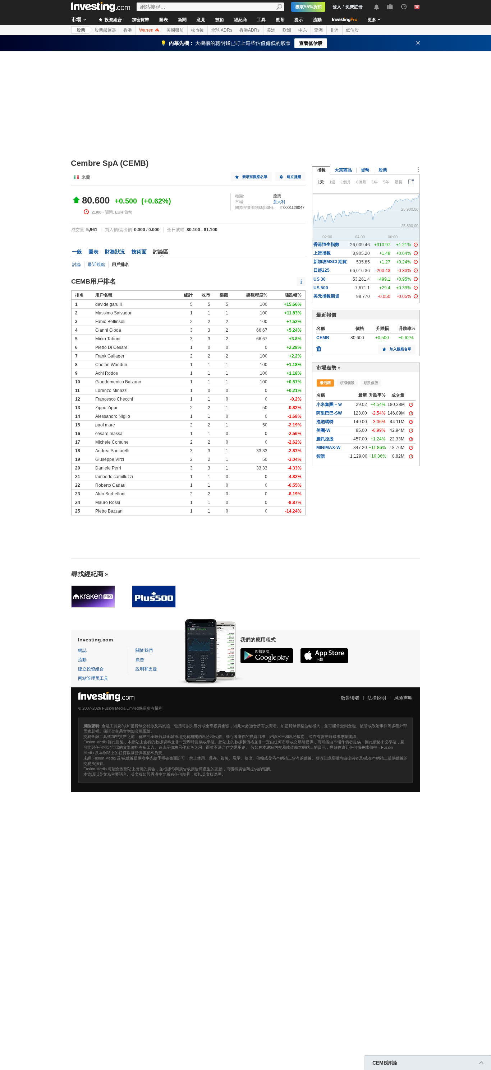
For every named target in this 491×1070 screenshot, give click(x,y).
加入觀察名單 (400, 349)
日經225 (321, 270)
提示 (298, 19)
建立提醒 (294, 177)
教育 (280, 19)
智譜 (320, 456)
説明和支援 (146, 669)
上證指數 (322, 253)
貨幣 (365, 170)
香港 (127, 30)
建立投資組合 (91, 669)
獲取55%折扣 (308, 6)
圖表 (163, 19)
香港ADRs (249, 30)
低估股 (352, 30)
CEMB (322, 337)
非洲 (334, 30)
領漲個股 (347, 383)
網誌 (82, 650)
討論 (76, 264)
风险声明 (403, 698)
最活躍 (325, 383)
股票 (81, 30)
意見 (201, 19)
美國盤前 (175, 30)
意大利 (279, 202)
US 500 (320, 287)
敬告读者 (350, 698)
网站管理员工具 (93, 678)
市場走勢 (326, 367)
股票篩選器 (105, 30)
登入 (336, 6)
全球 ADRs (221, 30)
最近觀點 (96, 264)
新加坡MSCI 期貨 (330, 261)
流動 (317, 19)
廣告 (140, 659)
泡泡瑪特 (325, 421)
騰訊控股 (325, 438)
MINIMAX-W (328, 447)
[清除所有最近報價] (318, 347)
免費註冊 (354, 6)
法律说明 (376, 698)
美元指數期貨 (326, 296)
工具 (261, 19)
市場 (76, 19)
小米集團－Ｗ (329, 404)
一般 (77, 251)
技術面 (139, 251)
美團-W (323, 430)
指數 (321, 170)
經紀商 (240, 19)
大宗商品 (343, 170)
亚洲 (318, 30)
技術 (219, 19)
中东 (302, 30)
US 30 (319, 279)
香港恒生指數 (326, 244)
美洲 (271, 30)
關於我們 (144, 650)
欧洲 (287, 30)
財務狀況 (115, 251)
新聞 (182, 19)
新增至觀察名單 (254, 177)
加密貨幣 (140, 19)
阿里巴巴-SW (329, 413)
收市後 (197, 30)
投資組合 (113, 19)
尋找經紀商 (87, 574)
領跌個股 (371, 383)
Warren (147, 30)
